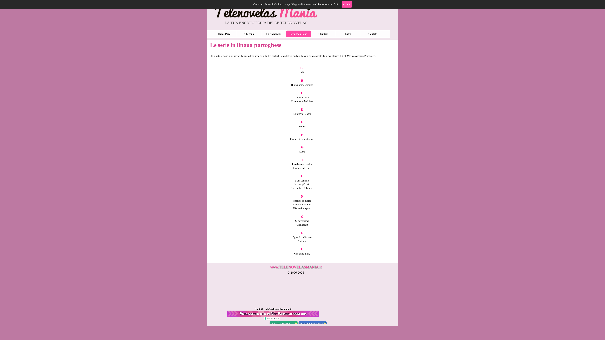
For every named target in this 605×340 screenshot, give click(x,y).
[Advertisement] (273, 300)
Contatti (372, 34)
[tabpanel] (302, 154)
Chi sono (249, 34)
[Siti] (273, 315)
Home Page (224, 34)
